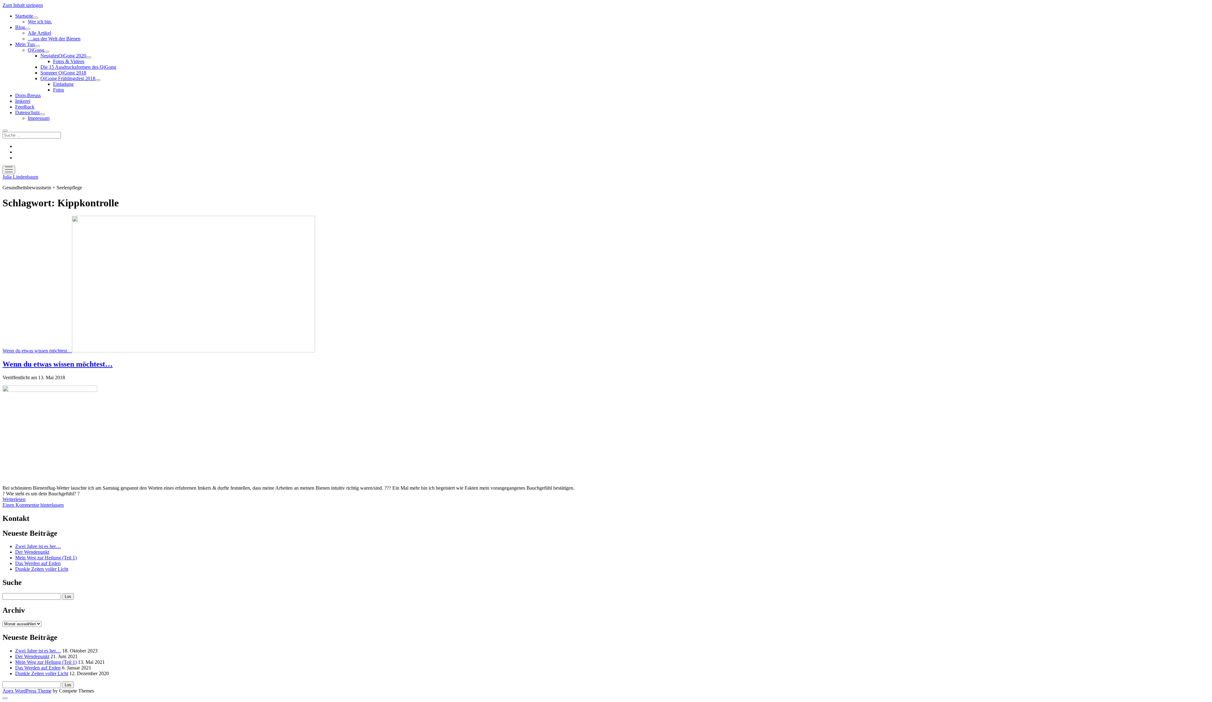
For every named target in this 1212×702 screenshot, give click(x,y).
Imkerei (22, 101)
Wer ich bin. (40, 21)
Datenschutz (27, 112)
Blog (20, 27)
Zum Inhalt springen (23, 5)
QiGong (36, 50)
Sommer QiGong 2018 (63, 72)
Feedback (24, 106)
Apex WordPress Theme (27, 690)
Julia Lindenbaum (20, 177)
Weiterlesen (14, 499)
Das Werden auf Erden (38, 563)
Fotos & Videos (68, 61)
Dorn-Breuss (28, 95)
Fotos (58, 89)
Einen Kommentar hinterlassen (33, 505)
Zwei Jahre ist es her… (38, 546)
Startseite (24, 16)
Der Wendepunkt (32, 552)
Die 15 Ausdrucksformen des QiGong (78, 67)
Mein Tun (25, 44)
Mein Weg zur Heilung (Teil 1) (46, 557)
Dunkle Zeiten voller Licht (41, 569)
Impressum (39, 118)
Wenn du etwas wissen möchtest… (37, 350)
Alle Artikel (39, 33)
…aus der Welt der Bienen (54, 38)
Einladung (63, 84)
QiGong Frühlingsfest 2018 (67, 78)
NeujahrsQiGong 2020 (63, 55)
